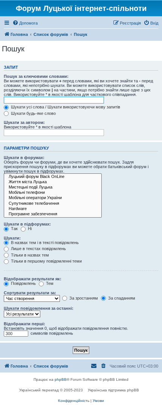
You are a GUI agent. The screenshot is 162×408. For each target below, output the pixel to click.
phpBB (61, 379)
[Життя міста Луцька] (53, 182)
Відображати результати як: (32, 279)
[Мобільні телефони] (53, 192)
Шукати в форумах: (24, 157)
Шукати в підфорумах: (27, 224)
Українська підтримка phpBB (113, 390)
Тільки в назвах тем (29, 255)
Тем (49, 283)
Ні (29, 228)
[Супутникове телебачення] (53, 203)
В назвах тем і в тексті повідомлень (44, 242)
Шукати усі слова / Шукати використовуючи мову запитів (65, 107)
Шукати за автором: (24, 122)
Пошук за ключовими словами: (36, 76)
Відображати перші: (24, 323)
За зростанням (83, 298)
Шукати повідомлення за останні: (38, 308)
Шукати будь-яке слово (33, 113)
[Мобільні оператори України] (53, 198)
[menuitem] (25, 23)
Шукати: (12, 238)
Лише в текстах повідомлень (38, 248)
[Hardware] (53, 209)
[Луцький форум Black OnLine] (53, 176)
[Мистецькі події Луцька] (53, 187)
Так (14, 228)
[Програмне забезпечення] (53, 214)
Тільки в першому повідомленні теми (46, 261)
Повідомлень (23, 283)
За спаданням (121, 298)
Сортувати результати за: (30, 293)
